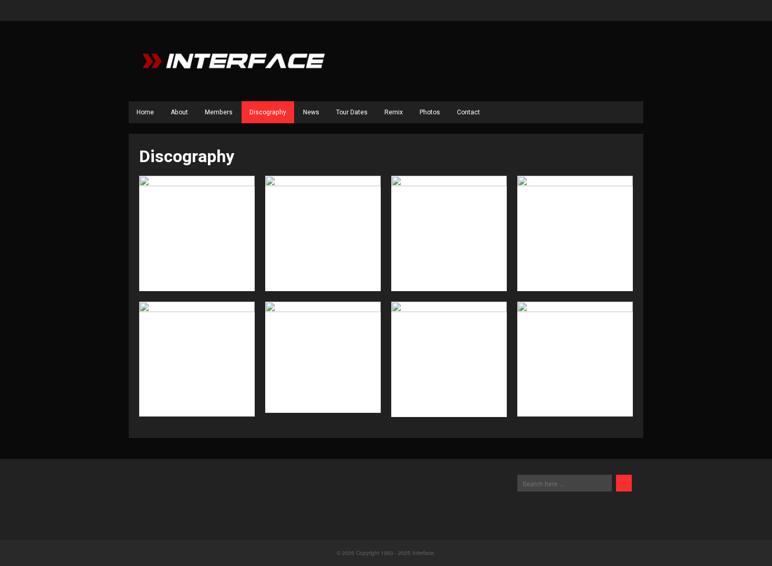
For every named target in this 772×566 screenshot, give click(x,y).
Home (145, 112)
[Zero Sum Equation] (197, 233)
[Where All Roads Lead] (449, 233)
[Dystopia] (323, 233)
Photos (430, 112)
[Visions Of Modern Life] (197, 359)
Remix (393, 112)
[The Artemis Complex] (575, 359)
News (311, 112)
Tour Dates (352, 112)
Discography (267, 112)
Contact (468, 112)
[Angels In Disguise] (449, 359)
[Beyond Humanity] (323, 359)
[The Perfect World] (575, 233)
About (179, 112)
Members (219, 112)
